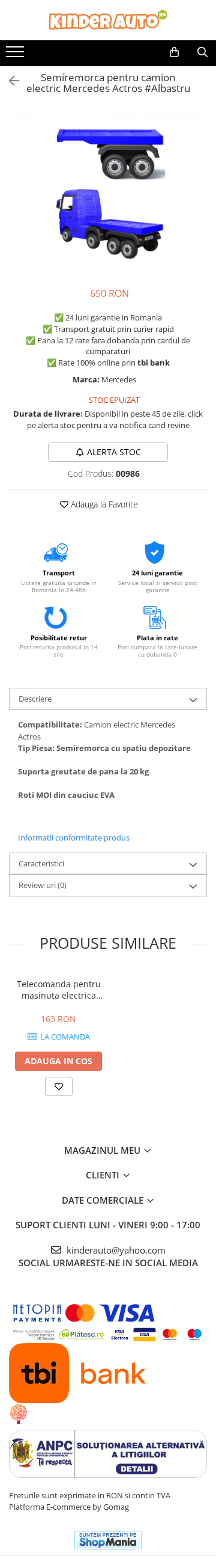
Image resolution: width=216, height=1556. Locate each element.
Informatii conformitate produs (74, 837)
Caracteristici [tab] (41, 863)
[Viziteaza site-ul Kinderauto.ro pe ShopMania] (108, 1540)
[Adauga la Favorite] (59, 1086)
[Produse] (16, 55)
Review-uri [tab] (43, 885)
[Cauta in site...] (202, 52)
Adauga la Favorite (103, 504)
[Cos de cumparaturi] (174, 52)
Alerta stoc (114, 452)
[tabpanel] (108, 187)
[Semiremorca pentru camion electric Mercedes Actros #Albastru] (108, 187)
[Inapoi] (9, 81)
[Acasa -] (108, 20)
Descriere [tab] (35, 698)
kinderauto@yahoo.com (115, 1250)
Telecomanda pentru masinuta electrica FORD (59, 989)
